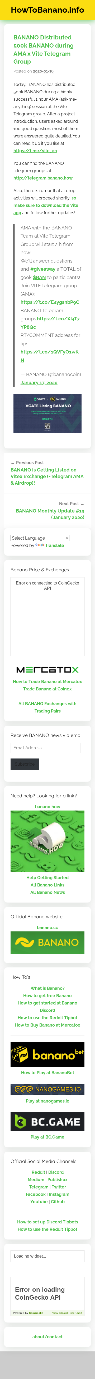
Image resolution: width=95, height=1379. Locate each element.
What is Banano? (48, 988)
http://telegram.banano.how (43, 178)
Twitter (59, 1187)
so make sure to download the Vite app (45, 205)
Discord (56, 1172)
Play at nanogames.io (47, 1101)
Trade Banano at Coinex (47, 688)
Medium (36, 1179)
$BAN (39, 277)
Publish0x (58, 1179)
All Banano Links (47, 885)
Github (58, 1201)
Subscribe (25, 764)
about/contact (47, 1336)
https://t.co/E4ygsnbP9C (50, 302)
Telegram (39, 1187)
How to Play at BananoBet (47, 1072)
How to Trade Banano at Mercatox (47, 681)
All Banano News (47, 892)
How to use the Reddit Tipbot (47, 1017)
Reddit (38, 1172)
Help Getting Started (47, 877)
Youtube (39, 1201)
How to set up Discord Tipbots (47, 1221)
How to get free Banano (47, 995)
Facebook (36, 1194)
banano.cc (47, 927)
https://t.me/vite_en (35, 150)
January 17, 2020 (39, 382)
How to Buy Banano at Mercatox (47, 1025)
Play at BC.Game (47, 1137)
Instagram (59, 1194)
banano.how (47, 806)
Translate (54, 545)
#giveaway (42, 269)
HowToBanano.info (47, 9)
